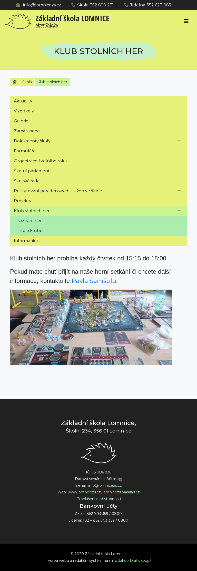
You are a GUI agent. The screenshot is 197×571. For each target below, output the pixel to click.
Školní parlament (32, 170)
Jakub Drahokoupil (134, 560)
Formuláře (25, 151)
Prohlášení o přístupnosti (98, 498)
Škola (27, 82)
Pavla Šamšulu (94, 280)
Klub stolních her (32, 210)
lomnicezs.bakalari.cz (121, 492)
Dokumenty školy (32, 141)
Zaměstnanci (27, 131)
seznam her (30, 220)
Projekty (22, 200)
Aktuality (23, 101)
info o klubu (30, 230)
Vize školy (24, 111)
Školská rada (27, 180)
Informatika (26, 240)
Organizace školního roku (40, 160)
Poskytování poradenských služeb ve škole (58, 190)
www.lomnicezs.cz (84, 492)
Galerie (21, 121)
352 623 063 (158, 5)
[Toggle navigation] (186, 21)
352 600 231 (102, 5)
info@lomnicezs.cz (42, 5)
